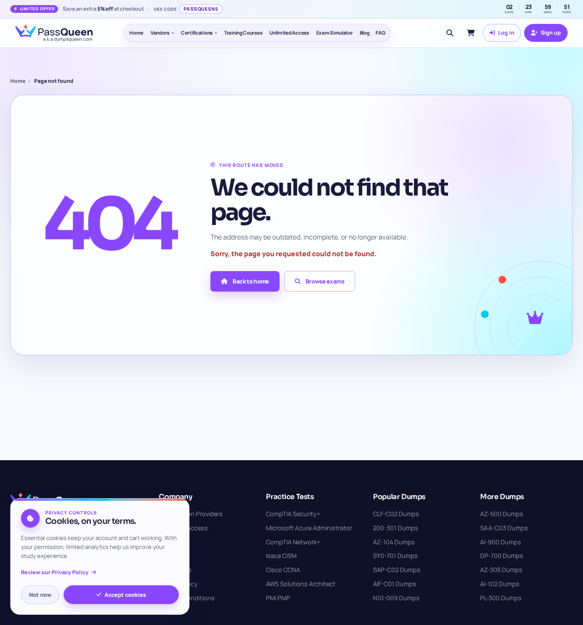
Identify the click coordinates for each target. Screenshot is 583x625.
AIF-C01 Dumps (394, 584)
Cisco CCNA (283, 570)
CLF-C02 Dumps (396, 514)
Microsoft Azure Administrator (309, 528)
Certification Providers (191, 514)
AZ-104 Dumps (394, 542)
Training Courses (243, 32)
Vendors (160, 32)
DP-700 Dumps (501, 556)
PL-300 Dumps (501, 598)
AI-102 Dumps (499, 584)
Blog (365, 32)
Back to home (251, 281)
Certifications (197, 32)
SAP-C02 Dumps (396, 570)
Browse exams (325, 281)
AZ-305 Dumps (501, 570)
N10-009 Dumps (396, 598)
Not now (40, 595)
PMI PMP (278, 598)
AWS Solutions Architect (300, 584)
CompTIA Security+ (293, 514)
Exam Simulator (334, 32)
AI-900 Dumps (500, 542)
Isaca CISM (281, 556)
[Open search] (450, 33)
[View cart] (471, 33)
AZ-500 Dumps (501, 514)
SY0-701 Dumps (395, 556)
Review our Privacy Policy (54, 572)
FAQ (380, 32)
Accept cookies (125, 595)
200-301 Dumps (395, 528)
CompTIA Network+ (293, 542)
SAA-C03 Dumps (504, 528)
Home (136, 32)
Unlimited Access (289, 32)
